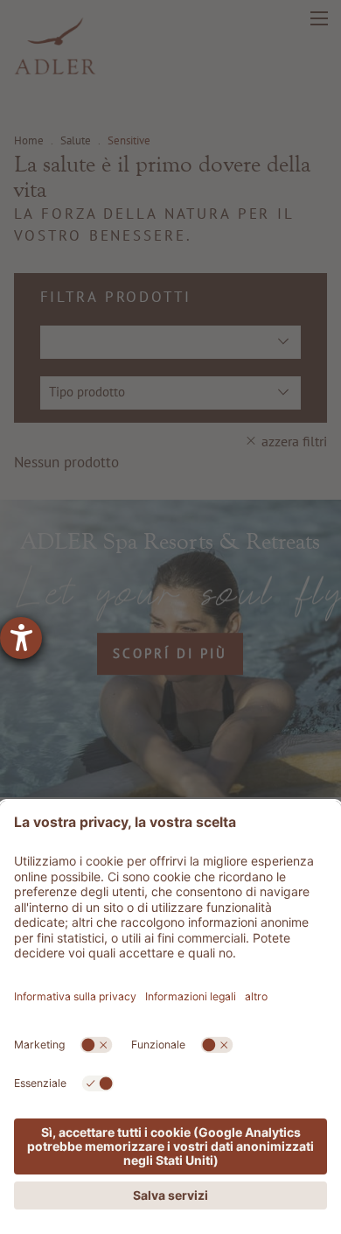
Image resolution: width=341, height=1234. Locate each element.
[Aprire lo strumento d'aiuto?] (21, 638)
